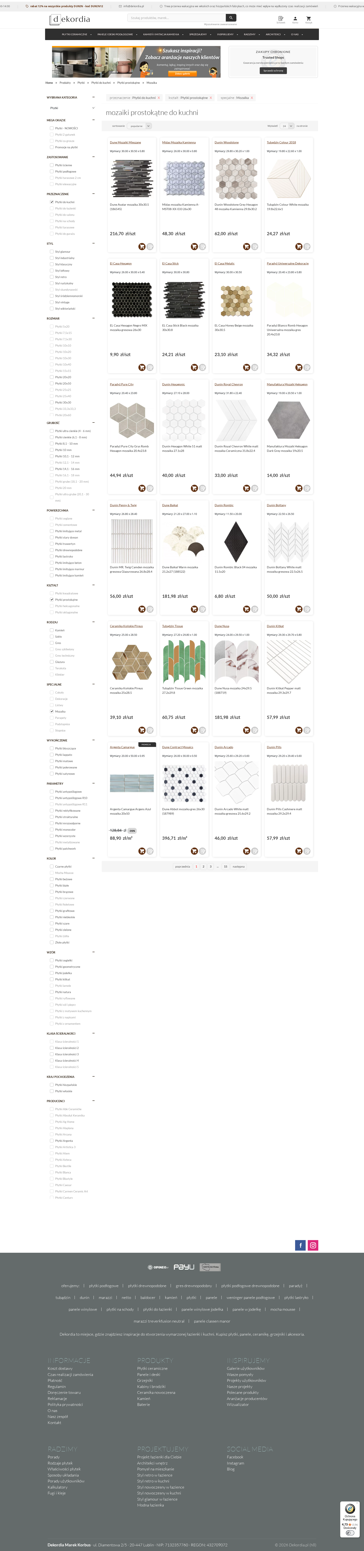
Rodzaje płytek (60, 1463)
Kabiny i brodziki (151, 1386)
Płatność (55, 1380)
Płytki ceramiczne (74, 34)
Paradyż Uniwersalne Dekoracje (288, 263)
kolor (51, 858)
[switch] (350, 1532)
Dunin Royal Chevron (229, 384)
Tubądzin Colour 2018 (281, 142)
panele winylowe (83, 1309)
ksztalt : (188, 98)
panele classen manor (212, 1321)
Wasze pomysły (240, 1374)
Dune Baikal (170, 505)
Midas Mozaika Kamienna (179, 142)
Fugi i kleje (57, 1493)
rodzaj (52, 622)
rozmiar (53, 318)
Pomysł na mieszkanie (155, 1468)
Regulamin (57, 1386)
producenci (56, 1101)
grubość (53, 423)
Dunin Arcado (224, 747)
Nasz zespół (58, 1416)
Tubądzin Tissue (172, 626)
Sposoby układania (63, 1475)
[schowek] (150, 246)
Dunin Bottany (276, 505)
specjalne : (235, 98)
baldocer (148, 1297)
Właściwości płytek (64, 1468)
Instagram (235, 1463)
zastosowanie (57, 157)
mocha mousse (282, 1309)
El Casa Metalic (225, 263)
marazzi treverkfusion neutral (159, 1321)
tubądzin (63, 1297)
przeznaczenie (58, 194)
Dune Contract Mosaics (177, 747)
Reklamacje (57, 1398)
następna (239, 866)
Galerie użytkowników (246, 1368)
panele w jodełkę (247, 1309)
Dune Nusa (222, 626)
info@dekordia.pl (107, 6)
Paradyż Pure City (122, 384)
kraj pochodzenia (60, 1077)
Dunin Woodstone (227, 142)
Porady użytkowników (66, 1481)
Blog (231, 1468)
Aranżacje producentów (247, 1398)
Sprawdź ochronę (273, 70)
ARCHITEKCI (273, 34)
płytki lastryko (296, 1297)
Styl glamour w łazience (157, 1499)
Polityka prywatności (65, 1404)
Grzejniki (145, 1380)
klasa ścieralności (61, 1033)
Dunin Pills (274, 747)
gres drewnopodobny (194, 1285)
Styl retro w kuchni (153, 1481)
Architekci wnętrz (152, 1463)
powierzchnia (57, 510)
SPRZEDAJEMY (198, 34)
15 (225, 866)
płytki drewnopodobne (147, 1285)
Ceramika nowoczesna (156, 1392)
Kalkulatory (57, 1487)
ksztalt (52, 585)
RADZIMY (250, 34)
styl (50, 243)
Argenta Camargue (122, 747)
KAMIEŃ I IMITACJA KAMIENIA (161, 34)
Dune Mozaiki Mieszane (125, 142)
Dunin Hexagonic (173, 384)
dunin (84, 1297)
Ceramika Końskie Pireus (126, 626)
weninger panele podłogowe (251, 1297)
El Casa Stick (170, 263)
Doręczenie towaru (64, 1392)
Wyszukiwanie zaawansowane (220, 24)
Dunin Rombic (224, 505)
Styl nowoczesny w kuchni (159, 1493)
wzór (51, 952)
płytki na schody (120, 1309)
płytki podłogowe (104, 1285)
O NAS (294, 34)
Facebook (235, 1456)
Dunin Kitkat (275, 626)
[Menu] (357, 1503)
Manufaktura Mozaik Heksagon (287, 384)
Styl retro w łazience (155, 1475)
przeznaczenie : (133, 98)
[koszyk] (142, 246)
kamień (171, 1297)
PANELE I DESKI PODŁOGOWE (115, 34)
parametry (55, 783)
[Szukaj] (231, 18)
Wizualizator (238, 1404)
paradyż (295, 1285)
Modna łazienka (150, 1505)
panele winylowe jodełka (202, 1309)
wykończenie (57, 740)
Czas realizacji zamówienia (70, 1374)
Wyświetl (273, 125)
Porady (54, 1456)
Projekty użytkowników (246, 1380)
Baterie (143, 1404)
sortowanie (118, 125)
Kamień (143, 1398)
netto (126, 1297)
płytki (191, 1297)
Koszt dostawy (60, 1368)
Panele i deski (148, 1374)
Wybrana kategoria (62, 97)
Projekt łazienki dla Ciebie (159, 1456)
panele (211, 1297)
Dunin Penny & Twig (123, 505)
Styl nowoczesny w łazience (160, 1487)
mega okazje (56, 120)
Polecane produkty (243, 1392)
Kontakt (54, 1422)
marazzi (105, 1297)
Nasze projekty (239, 1386)
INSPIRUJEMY (225, 34)
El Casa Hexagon (121, 263)
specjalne (54, 684)
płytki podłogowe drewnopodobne (250, 1285)
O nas (52, 1410)
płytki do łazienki (157, 1309)
